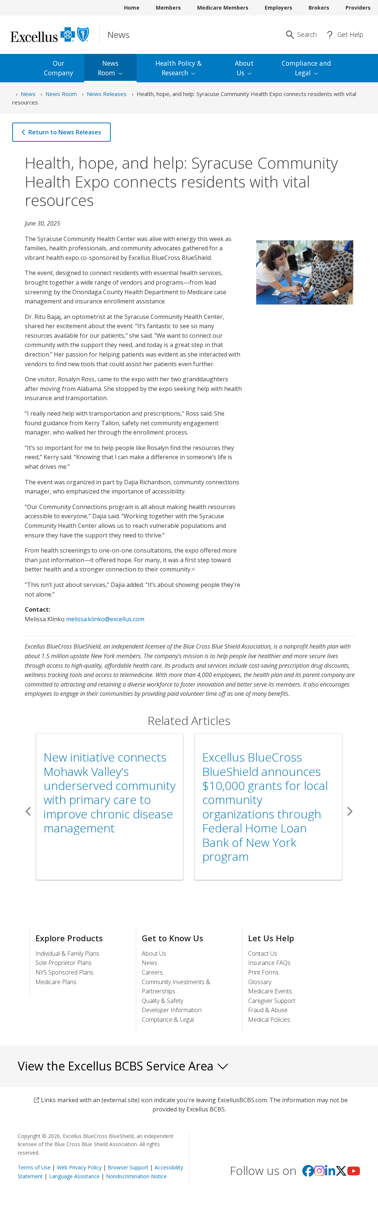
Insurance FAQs (269, 963)
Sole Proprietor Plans (63, 963)
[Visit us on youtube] (353, 1173)
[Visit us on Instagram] (319, 1173)
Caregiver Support (271, 1001)
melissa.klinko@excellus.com (105, 619)
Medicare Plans (55, 982)
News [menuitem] (108, 68)
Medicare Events (270, 991)
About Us (154, 953)
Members (168, 7)
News (28, 93)
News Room (61, 93)
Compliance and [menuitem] (306, 68)
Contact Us (262, 953)
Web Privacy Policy (79, 1167)
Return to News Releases (64, 132)
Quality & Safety (162, 1001)
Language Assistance (75, 1176)
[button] (28, 811)
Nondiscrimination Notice (136, 1176)
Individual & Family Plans (67, 953)
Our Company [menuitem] (58, 68)
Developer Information (172, 1010)
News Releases (107, 93)
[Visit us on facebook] (308, 1173)
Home (132, 7)
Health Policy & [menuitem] (178, 68)
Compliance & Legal (168, 1019)
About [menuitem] (244, 68)
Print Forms (263, 972)
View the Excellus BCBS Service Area (117, 1066)
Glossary (259, 982)
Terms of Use (34, 1167)
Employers (278, 7)
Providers (358, 7)
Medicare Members (222, 7)
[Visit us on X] (341, 1173)
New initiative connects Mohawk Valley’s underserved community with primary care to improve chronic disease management (110, 792)
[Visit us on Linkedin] (330, 1173)
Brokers (319, 7)
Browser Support (128, 1167)
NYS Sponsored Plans (64, 972)
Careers (152, 972)
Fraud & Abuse (268, 1010)
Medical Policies (269, 1019)
